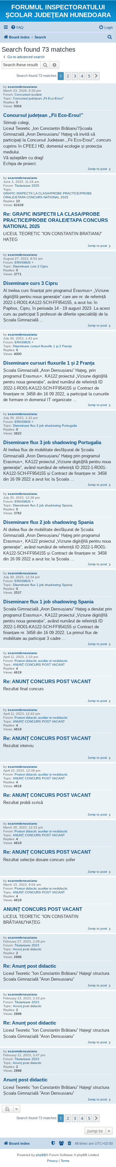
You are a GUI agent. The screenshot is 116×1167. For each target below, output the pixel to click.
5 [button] (89, 76)
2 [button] (68, 76)
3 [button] (75, 76)
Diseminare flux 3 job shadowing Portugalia (45, 425)
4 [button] (82, 76)
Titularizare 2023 (27, 945)
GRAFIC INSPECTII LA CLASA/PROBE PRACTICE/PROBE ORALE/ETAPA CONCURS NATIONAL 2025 (47, 195)
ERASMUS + (24, 262)
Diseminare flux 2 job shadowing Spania (42, 505)
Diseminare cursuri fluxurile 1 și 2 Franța (42, 346)
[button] (96, 76)
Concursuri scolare (28, 94)
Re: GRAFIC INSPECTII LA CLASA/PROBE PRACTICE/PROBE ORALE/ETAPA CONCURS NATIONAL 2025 (55, 220)
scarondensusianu (22, 87)
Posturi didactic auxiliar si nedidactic (41, 660)
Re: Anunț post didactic (29, 966)
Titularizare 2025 (27, 185)
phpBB (41, 1155)
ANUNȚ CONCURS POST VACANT (39, 664)
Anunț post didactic (27, 949)
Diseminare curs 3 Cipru (30, 266)
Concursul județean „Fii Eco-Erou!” (38, 98)
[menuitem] (17, 27)
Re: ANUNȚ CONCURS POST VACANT (47, 681)
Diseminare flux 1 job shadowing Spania (42, 585)
